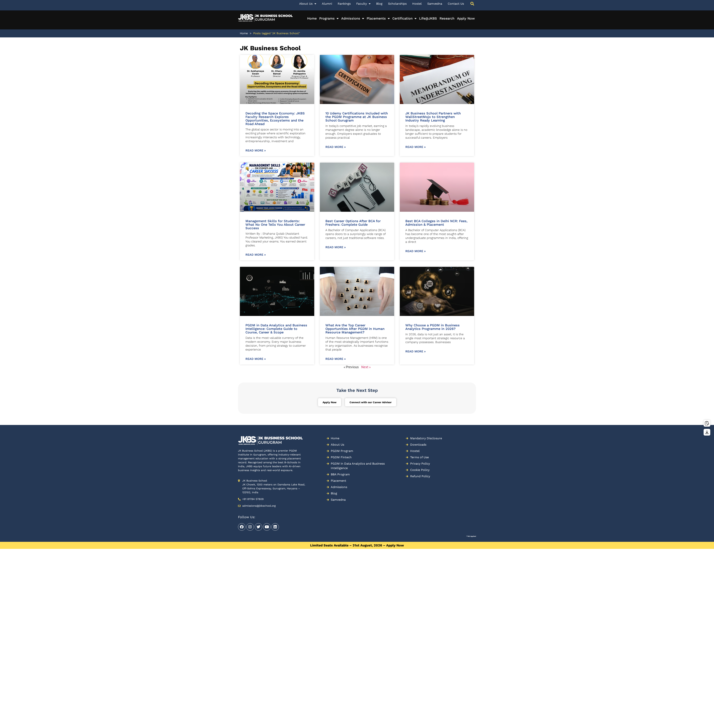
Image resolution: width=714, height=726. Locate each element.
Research (447, 18)
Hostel (417, 3)
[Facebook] (241, 527)
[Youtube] (267, 527)
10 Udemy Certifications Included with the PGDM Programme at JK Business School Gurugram (356, 116)
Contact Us (456, 3)
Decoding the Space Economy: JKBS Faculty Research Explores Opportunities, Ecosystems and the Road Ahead (275, 118)
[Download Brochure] (707, 432)
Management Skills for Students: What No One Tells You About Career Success (275, 224)
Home (312, 18)
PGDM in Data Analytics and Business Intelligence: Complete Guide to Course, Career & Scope (276, 328)
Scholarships (397, 3)
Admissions (350, 18)
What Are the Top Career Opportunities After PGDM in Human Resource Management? (355, 328)
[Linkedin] (275, 527)
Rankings (344, 3)
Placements (376, 18)
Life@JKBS (428, 18)
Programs (327, 18)
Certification (402, 18)
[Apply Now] (707, 423)
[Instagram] (250, 527)
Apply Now (466, 18)
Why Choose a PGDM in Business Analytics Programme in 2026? (432, 327)
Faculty (361, 3)
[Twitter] (258, 527)
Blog (379, 3)
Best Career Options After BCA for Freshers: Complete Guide (353, 222)
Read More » (255, 150)
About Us (306, 3)
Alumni (327, 3)
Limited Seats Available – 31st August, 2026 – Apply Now (357, 545)
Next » (366, 367)
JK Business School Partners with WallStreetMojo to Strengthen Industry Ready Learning (433, 116)
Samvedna (434, 3)
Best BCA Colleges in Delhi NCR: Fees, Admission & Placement (436, 222)
